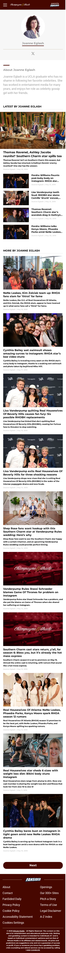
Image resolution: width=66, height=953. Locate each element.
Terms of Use (48, 905)
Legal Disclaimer (50, 910)
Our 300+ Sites (49, 893)
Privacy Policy (11, 905)
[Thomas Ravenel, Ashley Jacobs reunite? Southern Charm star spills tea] (33, 141)
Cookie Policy (11, 910)
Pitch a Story (48, 899)
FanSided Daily (12, 899)
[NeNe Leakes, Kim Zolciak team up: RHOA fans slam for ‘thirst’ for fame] (33, 283)
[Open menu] (5, 5)
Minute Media (19, 931)
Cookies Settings (13, 922)
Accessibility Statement (18, 916)
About (6, 887)
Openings (46, 887)
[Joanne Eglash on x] (33, 53)
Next (33, 865)
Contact (8, 893)
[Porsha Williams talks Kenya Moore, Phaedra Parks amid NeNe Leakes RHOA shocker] (33, 232)
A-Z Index (46, 916)
